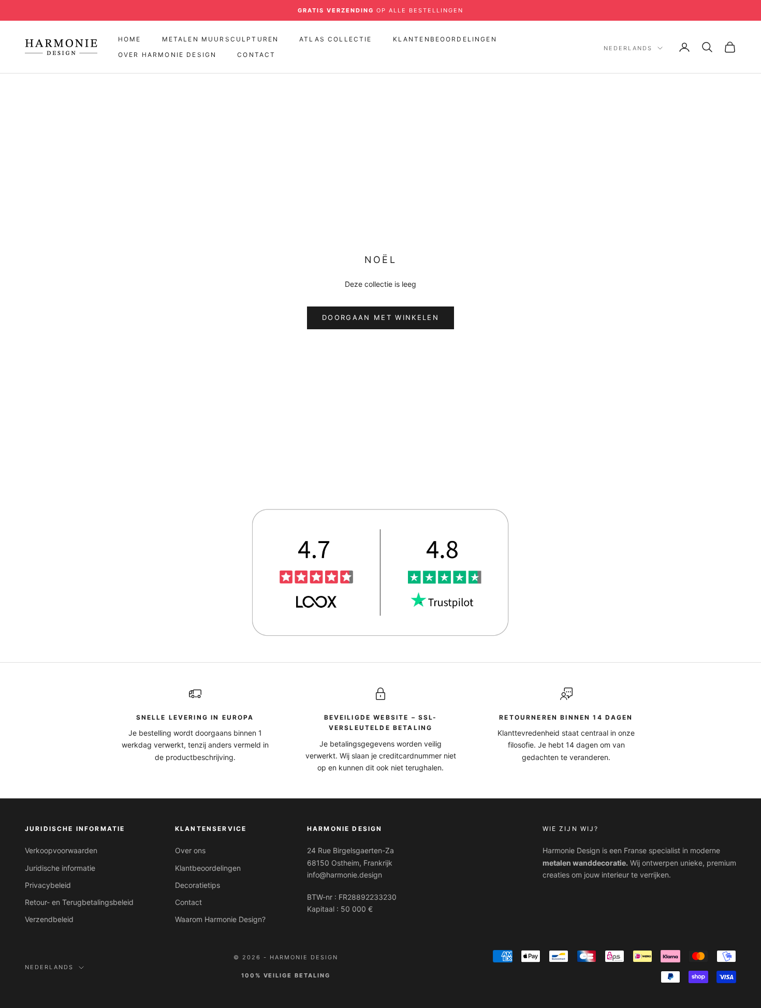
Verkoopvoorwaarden (61, 850)
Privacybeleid (48, 885)
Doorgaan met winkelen (380, 317)
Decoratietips (197, 885)
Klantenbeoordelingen (445, 39)
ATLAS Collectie (335, 39)
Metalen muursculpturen (220, 39)
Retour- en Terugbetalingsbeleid (79, 902)
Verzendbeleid (49, 919)
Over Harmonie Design (167, 55)
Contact (256, 55)
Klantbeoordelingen (208, 868)
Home (129, 39)
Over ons (190, 850)
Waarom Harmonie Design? (220, 919)
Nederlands (628, 48)
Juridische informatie (60, 868)
